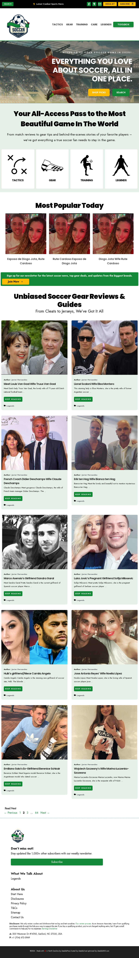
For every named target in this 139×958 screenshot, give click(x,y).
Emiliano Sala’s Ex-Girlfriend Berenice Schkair (32, 769)
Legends (106, 24)
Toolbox (123, 24)
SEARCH (7, 4)
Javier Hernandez (19, 379)
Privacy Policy (18, 903)
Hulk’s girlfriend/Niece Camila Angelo (27, 673)
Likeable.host (82, 951)
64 (37, 813)
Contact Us (17, 917)
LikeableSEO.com (103, 951)
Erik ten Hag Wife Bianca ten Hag (94, 479)
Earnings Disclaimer (49, 928)
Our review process (83, 923)
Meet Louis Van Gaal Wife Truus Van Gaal (30, 384)
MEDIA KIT (110, 4)
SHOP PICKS (99, 92)
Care (94, 24)
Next (45, 813)
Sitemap (15, 913)
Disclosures (17, 899)
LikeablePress (65, 951)
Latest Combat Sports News (50, 3)
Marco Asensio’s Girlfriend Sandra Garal (29, 578)
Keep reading (13, 399)
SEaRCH (120, 92)
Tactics (57, 24)
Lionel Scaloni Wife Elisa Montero (94, 384)
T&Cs (14, 908)
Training (82, 24)
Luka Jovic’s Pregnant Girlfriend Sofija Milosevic (103, 578)
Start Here (17, 894)
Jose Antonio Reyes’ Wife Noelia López (98, 673)
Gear (69, 24)
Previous (10, 813)
